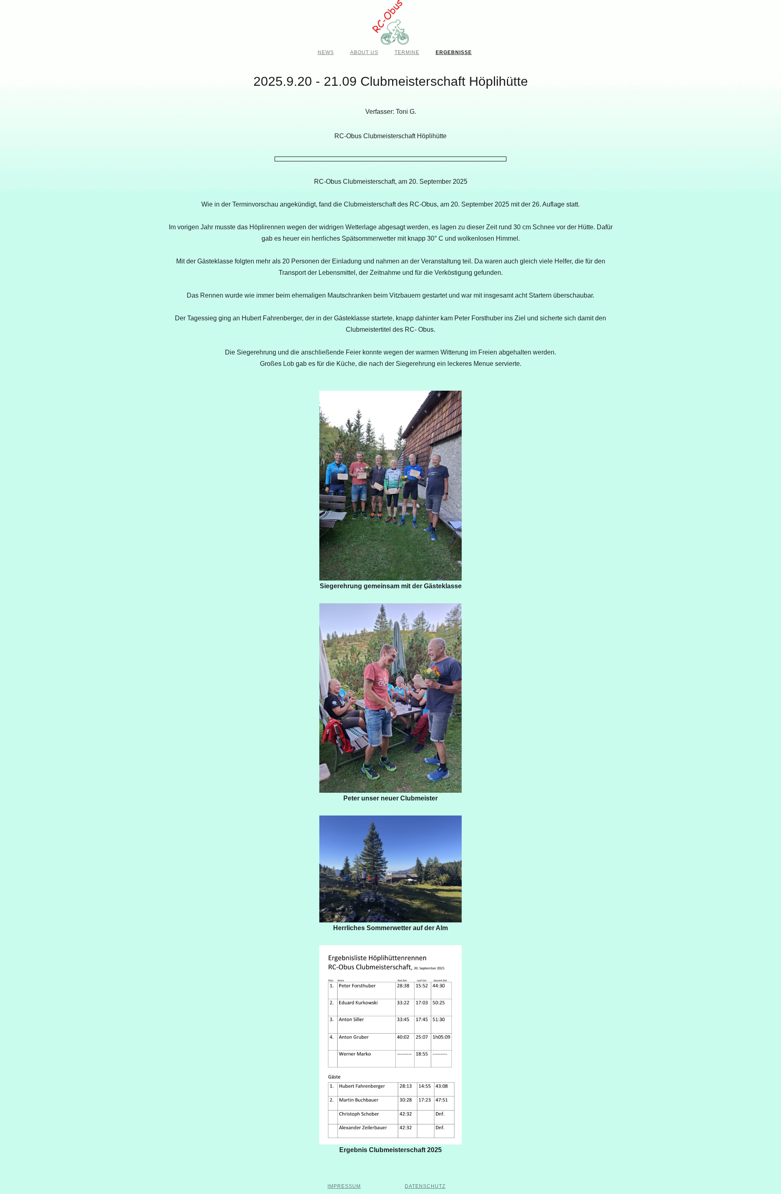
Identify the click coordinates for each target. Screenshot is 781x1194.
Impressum (344, 1186)
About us (364, 52)
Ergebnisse (454, 52)
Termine (407, 52)
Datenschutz (425, 1186)
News (326, 52)
